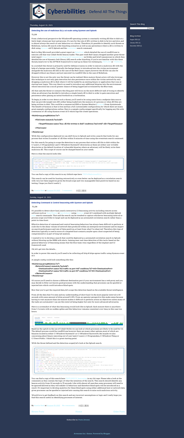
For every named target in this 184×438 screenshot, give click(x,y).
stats (34, 215)
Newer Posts (38, 411)
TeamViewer (51, 213)
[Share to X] (81, 191)
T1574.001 (106, 62)
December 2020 (135, 46)
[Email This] (77, 191)
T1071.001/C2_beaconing (76, 378)
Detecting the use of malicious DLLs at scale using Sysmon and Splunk (64, 30)
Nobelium (79, 52)
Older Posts (119, 411)
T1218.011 (118, 62)
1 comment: (67, 190)
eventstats (71, 48)
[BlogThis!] (79, 191)
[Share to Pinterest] (85, 191)
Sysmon (44, 48)
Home (78, 411)
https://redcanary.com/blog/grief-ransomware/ (62, 57)
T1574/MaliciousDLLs (92, 174)
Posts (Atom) (84, 420)
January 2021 (134, 43)
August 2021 (134, 39)
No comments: (68, 405)
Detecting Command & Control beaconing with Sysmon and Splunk (62, 203)
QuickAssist (65, 213)
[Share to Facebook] (83, 191)
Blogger (106, 434)
